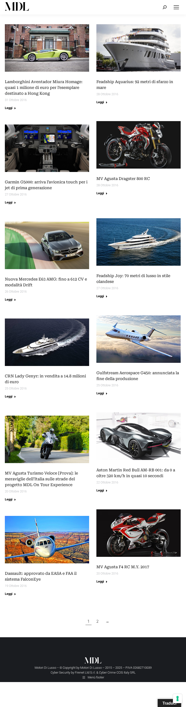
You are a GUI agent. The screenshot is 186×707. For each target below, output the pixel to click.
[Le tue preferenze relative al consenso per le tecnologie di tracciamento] (177, 698)
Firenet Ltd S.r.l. (85, 672)
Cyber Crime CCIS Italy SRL (117, 672)
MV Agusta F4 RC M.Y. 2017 (122, 567)
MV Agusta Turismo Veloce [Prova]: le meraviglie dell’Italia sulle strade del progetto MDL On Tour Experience (41, 479)
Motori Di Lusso (91, 667)
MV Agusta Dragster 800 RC (123, 178)
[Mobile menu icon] (176, 7)
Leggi (8, 108)
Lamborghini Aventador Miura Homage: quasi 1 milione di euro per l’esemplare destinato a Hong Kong (44, 87)
